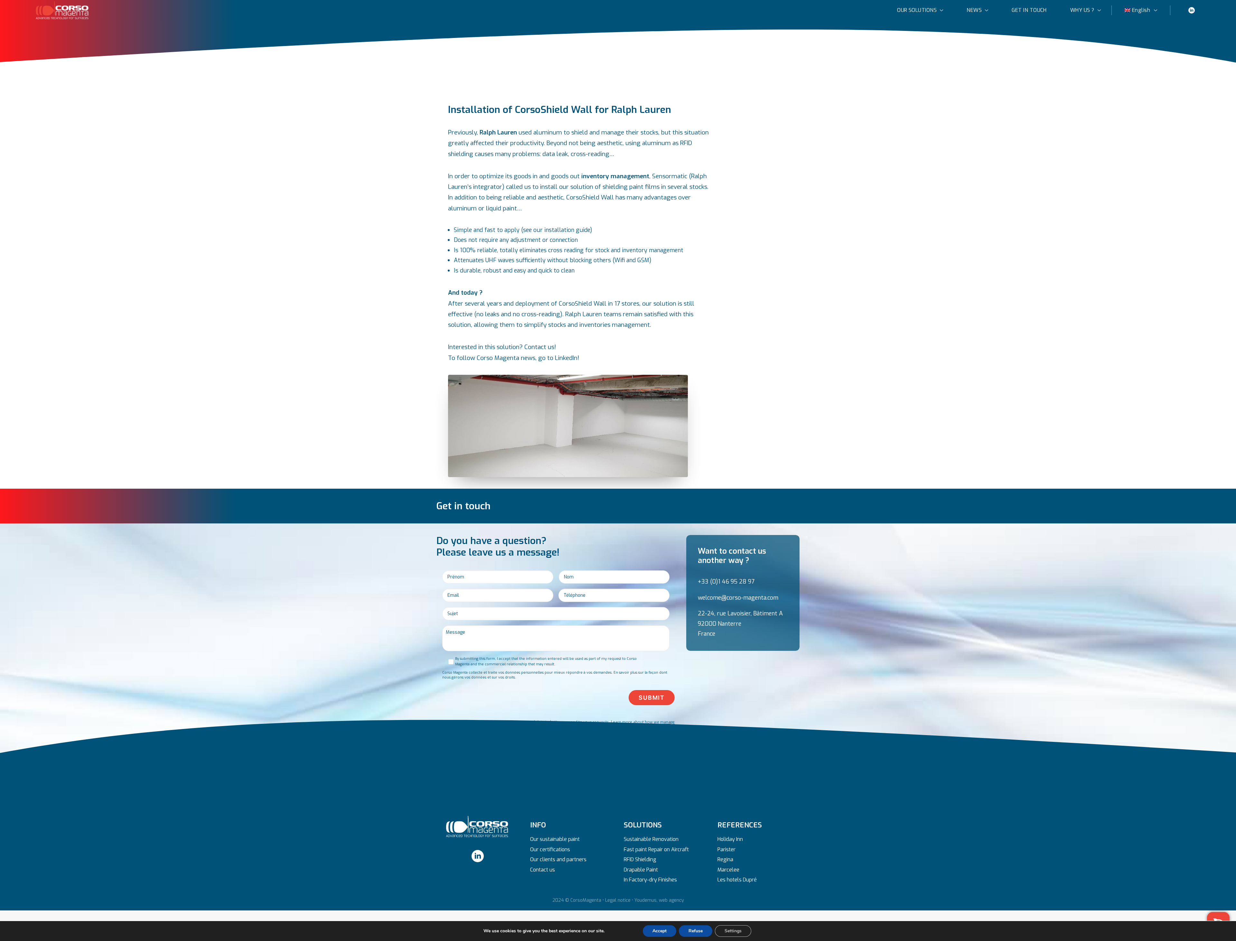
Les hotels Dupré (737, 879)
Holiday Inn (730, 839)
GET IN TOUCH (1029, 10)
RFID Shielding (640, 859)
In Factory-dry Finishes (650, 879)
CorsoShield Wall (590, 197)
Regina (725, 859)
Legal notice (618, 900)
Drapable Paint (641, 869)
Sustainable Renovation (651, 839)
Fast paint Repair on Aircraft (656, 849)
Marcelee (728, 869)
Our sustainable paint (555, 839)
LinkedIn (566, 358)
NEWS (974, 10)
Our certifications (550, 849)
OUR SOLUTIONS (917, 10)
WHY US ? (1082, 10)
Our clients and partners (558, 859)
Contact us (542, 869)
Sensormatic (669, 176)
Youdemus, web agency (659, 900)
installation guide (567, 230)
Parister (726, 849)
